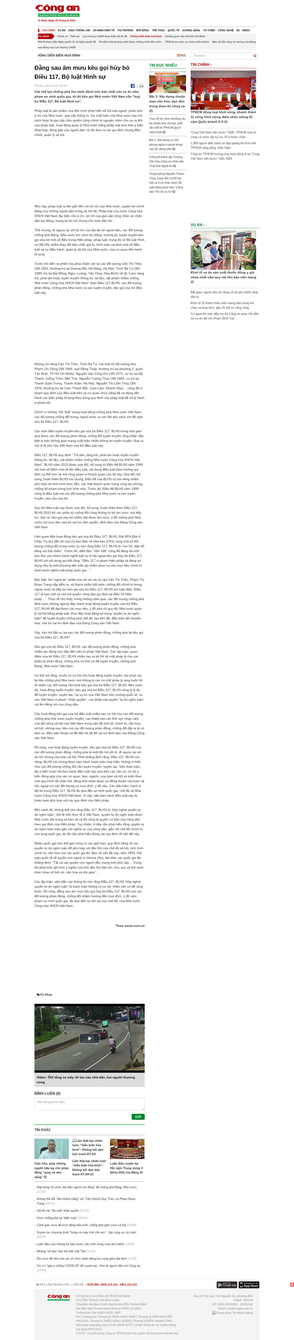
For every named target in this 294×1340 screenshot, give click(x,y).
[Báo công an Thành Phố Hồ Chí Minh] (57, 10)
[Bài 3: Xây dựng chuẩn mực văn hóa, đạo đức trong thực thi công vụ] (167, 82)
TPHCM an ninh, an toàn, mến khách (187, 41)
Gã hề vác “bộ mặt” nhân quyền (58, 1210)
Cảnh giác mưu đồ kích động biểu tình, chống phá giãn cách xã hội (81, 1225)
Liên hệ (78, 1284)
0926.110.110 (109, 1284)
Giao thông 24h (79, 30)
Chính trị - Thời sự (68, 36)
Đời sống (142, 30)
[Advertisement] (176, 13)
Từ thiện (209, 30)
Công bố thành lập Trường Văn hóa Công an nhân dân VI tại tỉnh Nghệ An (166, 161)
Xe (238, 30)
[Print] (141, 85)
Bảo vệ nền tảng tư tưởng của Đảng (234, 41)
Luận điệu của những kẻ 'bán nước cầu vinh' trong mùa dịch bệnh (80, 1244)
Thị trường (125, 30)
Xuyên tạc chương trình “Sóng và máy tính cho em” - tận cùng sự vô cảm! (86, 1232)
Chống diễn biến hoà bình (146, 36)
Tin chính (48, 30)
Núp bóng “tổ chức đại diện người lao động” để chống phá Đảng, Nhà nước (87, 1187)
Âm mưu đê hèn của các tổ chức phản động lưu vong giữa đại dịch (82, 1258)
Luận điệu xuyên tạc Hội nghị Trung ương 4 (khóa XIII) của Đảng (126, 1168)
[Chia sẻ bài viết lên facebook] (133, 85)
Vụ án (61, 30)
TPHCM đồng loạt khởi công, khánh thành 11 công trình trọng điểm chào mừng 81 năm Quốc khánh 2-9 (224, 117)
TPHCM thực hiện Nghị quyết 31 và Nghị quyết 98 (66, 41)
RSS (182, 55)
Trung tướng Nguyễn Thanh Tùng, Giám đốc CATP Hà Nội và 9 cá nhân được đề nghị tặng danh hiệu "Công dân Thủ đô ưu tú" (166, 182)
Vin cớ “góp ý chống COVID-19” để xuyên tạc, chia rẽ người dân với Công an (88, 1265)
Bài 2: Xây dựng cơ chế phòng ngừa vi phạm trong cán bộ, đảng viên (165, 144)
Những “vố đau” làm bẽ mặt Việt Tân (61, 1251)
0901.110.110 (128, 1284)
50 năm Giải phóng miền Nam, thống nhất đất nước (130, 41)
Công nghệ (226, 30)
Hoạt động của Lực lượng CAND (56, 47)
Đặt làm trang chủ (54, 1284)
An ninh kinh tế (103, 30)
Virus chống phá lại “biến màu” (57, 1218)
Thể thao (158, 30)
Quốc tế (173, 30)
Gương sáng (191, 30)
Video (246, 30)
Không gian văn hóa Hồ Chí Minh (185, 36)
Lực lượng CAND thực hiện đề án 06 (105, 36)
